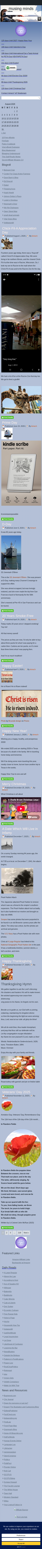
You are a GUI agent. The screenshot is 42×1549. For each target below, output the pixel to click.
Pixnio (26, 721)
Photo (3, 721)
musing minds (21, 8)
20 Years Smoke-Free (17, 616)
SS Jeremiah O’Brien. (18, 577)
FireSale (5, 141)
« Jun (3, 133)
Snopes (4, 919)
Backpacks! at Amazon (21, 1263)
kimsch (35, 236)
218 (19, 1233)
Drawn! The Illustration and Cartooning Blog (21, 1407)
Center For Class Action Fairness (17, 174)
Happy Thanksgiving (16, 961)
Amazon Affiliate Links (21, 1259)
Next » (26, 1233)
